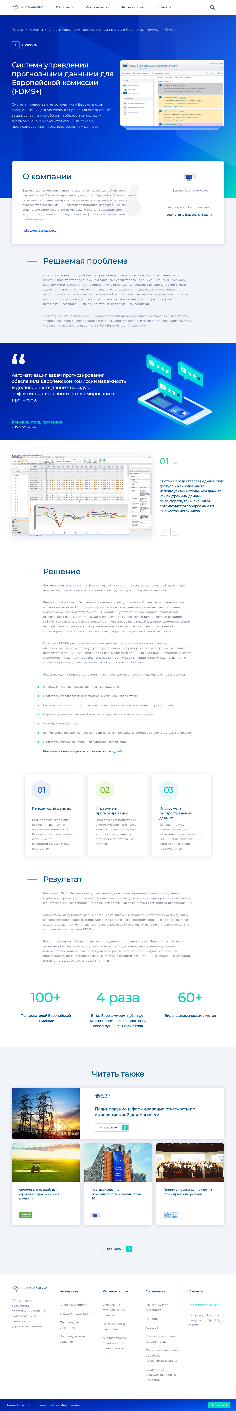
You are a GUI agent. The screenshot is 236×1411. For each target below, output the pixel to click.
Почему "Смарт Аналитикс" (157, 1307)
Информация (71, 1405)
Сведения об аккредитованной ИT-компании (162, 1375)
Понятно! (219, 1405)
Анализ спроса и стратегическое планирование (115, 1343)
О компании (64, 7)
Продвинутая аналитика (69, 1325)
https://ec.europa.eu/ (39, 230)
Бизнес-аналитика (73, 1305)
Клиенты (165, 7)
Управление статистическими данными (115, 1310)
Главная (18, 29)
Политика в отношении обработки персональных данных (163, 1355)
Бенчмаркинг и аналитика (114, 1326)
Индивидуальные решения (72, 1339)
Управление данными (75, 1313)
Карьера (152, 1327)
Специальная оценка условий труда (161, 1339)
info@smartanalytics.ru (205, 1305)
